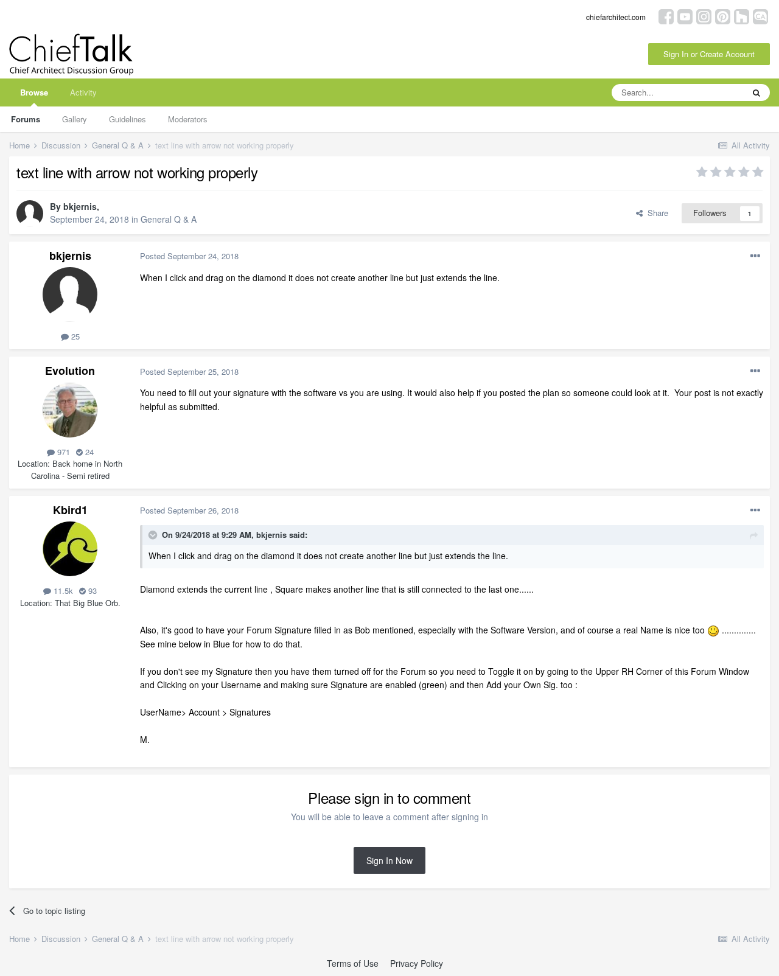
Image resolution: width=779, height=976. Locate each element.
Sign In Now (389, 860)
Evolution (70, 370)
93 (91, 590)
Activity (83, 92)
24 (88, 452)
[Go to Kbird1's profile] (70, 548)
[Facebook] (666, 15)
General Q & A (169, 219)
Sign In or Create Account (709, 54)
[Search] (756, 92)
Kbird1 (70, 510)
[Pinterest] (722, 15)
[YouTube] (685, 15)
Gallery (74, 119)
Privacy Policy (416, 963)
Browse (34, 92)
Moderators (188, 119)
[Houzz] (741, 15)
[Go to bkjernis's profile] (29, 213)
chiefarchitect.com (616, 17)
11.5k (62, 590)
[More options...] (755, 256)
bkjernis (80, 206)
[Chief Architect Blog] (760, 15)
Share (655, 212)
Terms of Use (353, 963)
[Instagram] (703, 15)
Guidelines (127, 119)
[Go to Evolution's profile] (70, 410)
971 (62, 452)
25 (74, 336)
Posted (189, 256)
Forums (25, 119)
